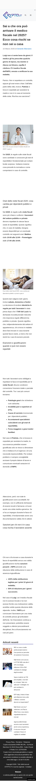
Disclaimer (19, 742)
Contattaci (28, 767)
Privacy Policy (10, 742)
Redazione (27, 742)
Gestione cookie (31, 779)
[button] (25, 15)
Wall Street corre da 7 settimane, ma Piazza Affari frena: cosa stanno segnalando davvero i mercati (21, 712)
